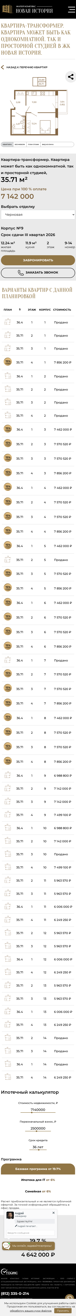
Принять (63, 1310)
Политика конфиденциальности (16, 1298)
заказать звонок (41, 272)
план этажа (33, 144)
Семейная (38, 1191)
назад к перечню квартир (26, 67)
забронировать (38, 260)
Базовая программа (38, 1169)
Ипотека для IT (38, 1180)
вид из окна (47, 144)
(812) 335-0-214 (15, 1293)
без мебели (20, 144)
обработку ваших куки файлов (31, 1310)
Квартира (7, 144)
